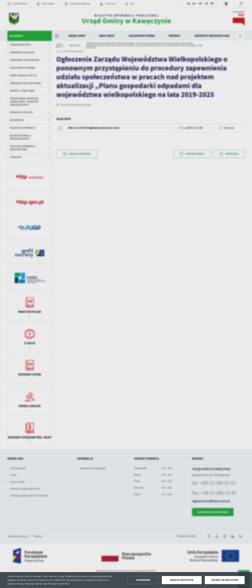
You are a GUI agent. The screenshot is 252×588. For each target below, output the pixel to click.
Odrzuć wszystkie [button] (181, 580)
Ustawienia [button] (143, 580)
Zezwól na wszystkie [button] (224, 580)
